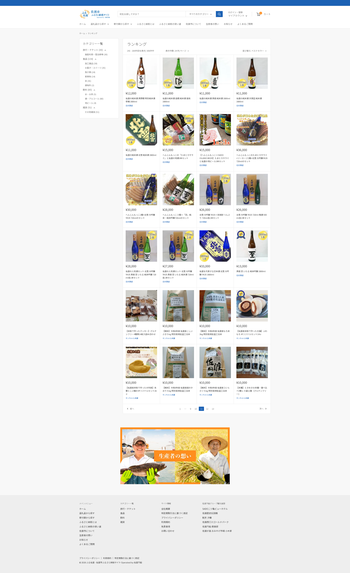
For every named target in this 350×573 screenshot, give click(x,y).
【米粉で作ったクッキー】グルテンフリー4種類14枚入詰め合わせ (141, 333)
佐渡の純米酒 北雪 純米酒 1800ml (141, 155)
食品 (122, 513)
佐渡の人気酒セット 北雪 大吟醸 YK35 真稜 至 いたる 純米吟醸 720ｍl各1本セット (141, 274)
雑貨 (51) (87, 107)
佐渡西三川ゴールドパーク (215, 522)
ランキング (92, 33)
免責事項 (165, 526)
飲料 (122, 517)
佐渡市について (193, 24)
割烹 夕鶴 (207, 517)
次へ (261, 408)
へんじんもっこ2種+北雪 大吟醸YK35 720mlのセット (140, 216)
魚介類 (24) (90, 72)
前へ (132, 408)
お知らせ (228, 24)
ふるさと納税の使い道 (170, 24)
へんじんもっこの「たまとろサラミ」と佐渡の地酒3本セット (178, 157)
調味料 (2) (89, 85)
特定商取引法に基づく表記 (174, 513)
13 (213, 408)
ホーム (82, 24)
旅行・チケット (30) (93, 49)
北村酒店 (129, 105)
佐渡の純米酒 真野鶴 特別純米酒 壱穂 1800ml (140, 100)
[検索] (219, 14)
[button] (258, 14)
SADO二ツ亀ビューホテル (215, 508)
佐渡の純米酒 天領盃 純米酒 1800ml (249, 100)
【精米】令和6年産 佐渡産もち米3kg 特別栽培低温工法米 (214, 333)
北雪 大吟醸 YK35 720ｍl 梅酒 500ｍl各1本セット (251, 216)
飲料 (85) (87, 89)
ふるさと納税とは (145, 24)
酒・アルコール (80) (94, 98)
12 (207, 408)
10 (196, 408)
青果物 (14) (90, 76)
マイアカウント (236, 15)
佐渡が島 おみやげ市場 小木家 (217, 530)
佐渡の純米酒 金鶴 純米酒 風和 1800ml (176, 100)
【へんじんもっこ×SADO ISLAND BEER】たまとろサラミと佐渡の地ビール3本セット (214, 158)
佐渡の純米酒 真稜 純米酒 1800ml (214, 98)
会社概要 (165, 508)
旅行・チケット (128, 508)
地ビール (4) (90, 103)
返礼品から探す (98, 24)
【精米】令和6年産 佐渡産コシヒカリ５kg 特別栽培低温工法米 (214, 389)
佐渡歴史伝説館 (210, 513)
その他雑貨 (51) (92, 112)
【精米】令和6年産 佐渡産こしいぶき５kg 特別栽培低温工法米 (178, 333)
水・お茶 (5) (90, 94)
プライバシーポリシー (172, 517)
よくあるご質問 (245, 24)
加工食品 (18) (91, 63)
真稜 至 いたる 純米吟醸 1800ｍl (251, 271)
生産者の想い (212, 24)
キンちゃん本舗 (132, 338)
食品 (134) (88, 58)
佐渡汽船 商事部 (210, 526)
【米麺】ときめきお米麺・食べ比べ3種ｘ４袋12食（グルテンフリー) (251, 390)
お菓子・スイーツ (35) (95, 67)
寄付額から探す (121, 24)
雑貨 (122, 522)
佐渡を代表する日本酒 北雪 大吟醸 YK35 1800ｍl (214, 273)
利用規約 (165, 522)
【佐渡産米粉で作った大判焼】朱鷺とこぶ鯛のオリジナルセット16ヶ (141, 390)
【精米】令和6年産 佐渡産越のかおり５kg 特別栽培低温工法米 (178, 389)
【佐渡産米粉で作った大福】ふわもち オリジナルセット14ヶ (251, 333)
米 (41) (88, 80)
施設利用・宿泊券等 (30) (96, 54)
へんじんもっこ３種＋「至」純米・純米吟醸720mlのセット (177, 216)
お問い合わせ (167, 530)
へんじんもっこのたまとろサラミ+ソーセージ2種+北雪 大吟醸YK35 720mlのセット (252, 158)
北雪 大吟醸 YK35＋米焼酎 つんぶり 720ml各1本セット (214, 216)
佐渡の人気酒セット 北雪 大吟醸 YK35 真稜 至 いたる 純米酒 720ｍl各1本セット (178, 274)
